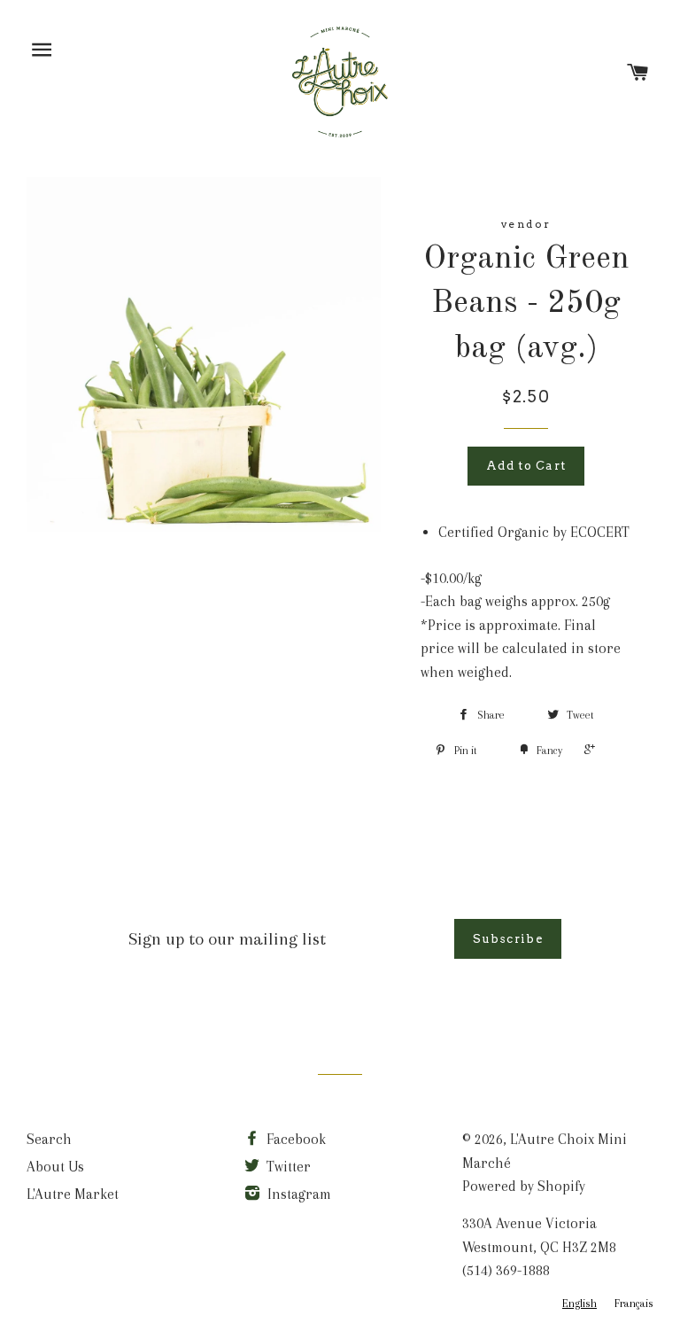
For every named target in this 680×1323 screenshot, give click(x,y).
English (579, 1303)
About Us (55, 1166)
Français (633, 1303)
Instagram (297, 1194)
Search (49, 1139)
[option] (634, 1304)
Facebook (294, 1139)
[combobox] (579, 1304)
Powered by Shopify (523, 1186)
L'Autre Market (73, 1194)
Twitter (287, 1166)
